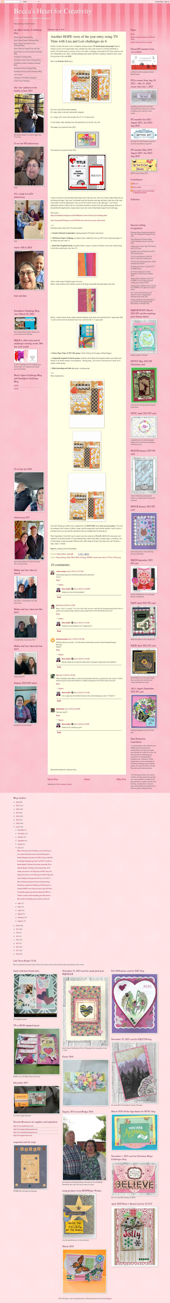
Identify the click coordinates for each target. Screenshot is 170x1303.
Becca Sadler (66, 589)
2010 (18, 954)
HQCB (16, 385)
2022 (18, 816)
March (20, 914)
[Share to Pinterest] (88, 554)
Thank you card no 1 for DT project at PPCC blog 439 (34, 871)
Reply (58, 580)
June (19, 903)
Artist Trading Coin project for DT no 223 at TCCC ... (34, 878)
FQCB (16, 389)
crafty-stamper (61, 571)
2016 (18, 932)
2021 (18, 820)
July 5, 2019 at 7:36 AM (81, 659)
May (19, 907)
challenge (83, 557)
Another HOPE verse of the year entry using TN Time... (35, 888)
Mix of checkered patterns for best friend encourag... (34, 882)
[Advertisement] (21, 428)
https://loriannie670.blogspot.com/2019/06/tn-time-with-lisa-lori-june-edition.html (78, 220)
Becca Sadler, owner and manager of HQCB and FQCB (144, 192)
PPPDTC (90, 557)
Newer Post (53, 779)
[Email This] (79, 554)
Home (87, 779)
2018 (18, 925)
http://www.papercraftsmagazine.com (25, 1129)
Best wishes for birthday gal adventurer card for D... (33, 899)
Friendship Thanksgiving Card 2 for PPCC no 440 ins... (35, 861)
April (20, 910)
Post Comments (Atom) (64, 784)
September (21, 840)
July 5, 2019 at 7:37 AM (81, 692)
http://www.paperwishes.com (22, 1135)
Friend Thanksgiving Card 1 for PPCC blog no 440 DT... (35, 857)
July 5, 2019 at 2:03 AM (76, 639)
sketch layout (98, 557)
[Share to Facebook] (86, 554)
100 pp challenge (61, 557)
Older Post (121, 779)
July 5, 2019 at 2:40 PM (72, 709)
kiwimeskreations (62, 639)
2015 (18, 936)
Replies (61, 585)
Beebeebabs (60, 709)
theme (105, 557)
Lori (57, 605)
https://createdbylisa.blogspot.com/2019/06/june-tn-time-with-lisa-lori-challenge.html (79, 215)
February (21, 917)
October (20, 837)
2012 (18, 947)
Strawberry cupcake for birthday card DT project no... (34, 885)
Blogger (108, 1298)
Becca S (135, 184)
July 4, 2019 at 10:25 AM (75, 571)
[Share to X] (83, 554)
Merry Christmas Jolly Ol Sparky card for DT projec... (34, 851)
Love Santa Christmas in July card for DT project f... (34, 854)
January (20, 921)
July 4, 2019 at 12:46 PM (82, 589)
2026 (18, 802)
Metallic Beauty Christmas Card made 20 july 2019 (33, 868)
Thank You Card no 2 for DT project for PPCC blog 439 (35, 875)
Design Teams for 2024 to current (141, 42)
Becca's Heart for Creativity (53, 10)
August (20, 844)
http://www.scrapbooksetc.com (23, 1126)
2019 (18, 827)
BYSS (77, 557)
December (21, 830)
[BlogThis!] (81, 554)
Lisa (57, 675)
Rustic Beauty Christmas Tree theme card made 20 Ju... (34, 864)
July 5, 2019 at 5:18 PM (81, 724)
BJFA (73, 557)
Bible (69, 557)
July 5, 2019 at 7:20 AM (67, 675)
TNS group (117, 557)
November (21, 833)
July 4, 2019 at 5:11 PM (67, 605)
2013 (18, 943)
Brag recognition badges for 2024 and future (143, 38)
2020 (18, 823)
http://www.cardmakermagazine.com (25, 1132)
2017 (18, 929)
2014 (18, 940)
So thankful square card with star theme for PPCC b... (34, 892)
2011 (18, 950)
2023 (18, 813)
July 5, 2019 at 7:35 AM (81, 622)
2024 (18, 809)
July (19, 848)
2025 (18, 805)
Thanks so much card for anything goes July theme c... (34, 895)
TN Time (110, 557)
